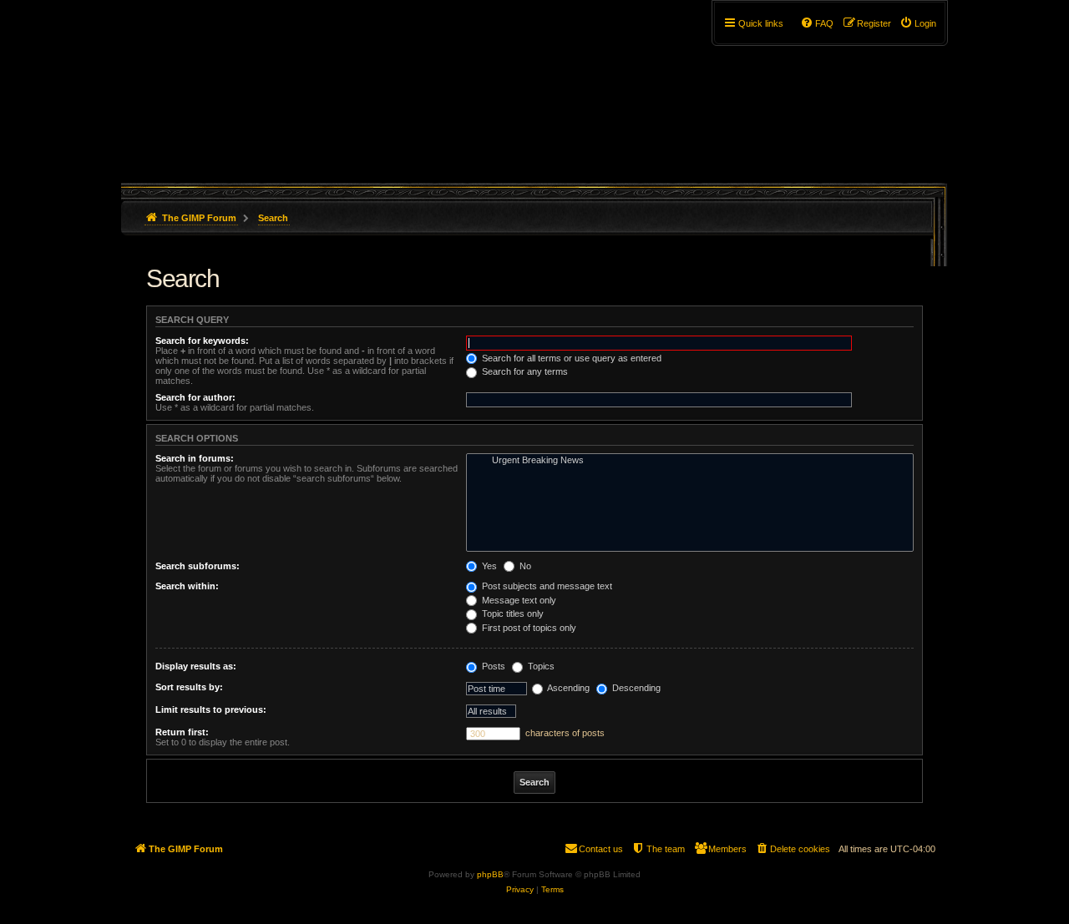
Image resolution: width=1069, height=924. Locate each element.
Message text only (517, 600)
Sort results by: (189, 687)
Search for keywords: (202, 341)
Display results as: (195, 666)
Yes (488, 566)
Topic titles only (511, 613)
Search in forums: (194, 458)
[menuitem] (917, 23)
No (524, 566)
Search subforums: (197, 566)
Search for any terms (523, 371)
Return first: (182, 732)
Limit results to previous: (210, 709)
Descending (635, 688)
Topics (540, 666)
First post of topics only (527, 628)
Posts (492, 666)
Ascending (567, 688)
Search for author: (195, 397)
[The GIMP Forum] (264, 87)
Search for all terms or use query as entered (570, 358)
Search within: (187, 586)
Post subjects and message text (545, 586)
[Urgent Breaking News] (686, 461)
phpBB (490, 874)
